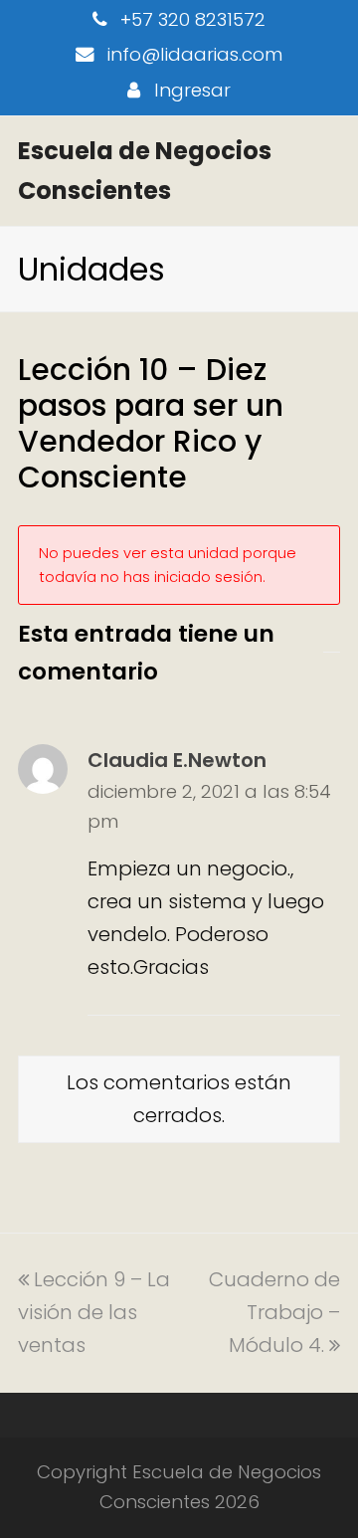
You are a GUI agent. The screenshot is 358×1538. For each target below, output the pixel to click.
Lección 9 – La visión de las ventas (94, 1312)
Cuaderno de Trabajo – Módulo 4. (274, 1312)
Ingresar (192, 90)
